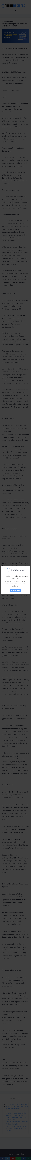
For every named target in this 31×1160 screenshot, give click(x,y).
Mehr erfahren (15, 591)
